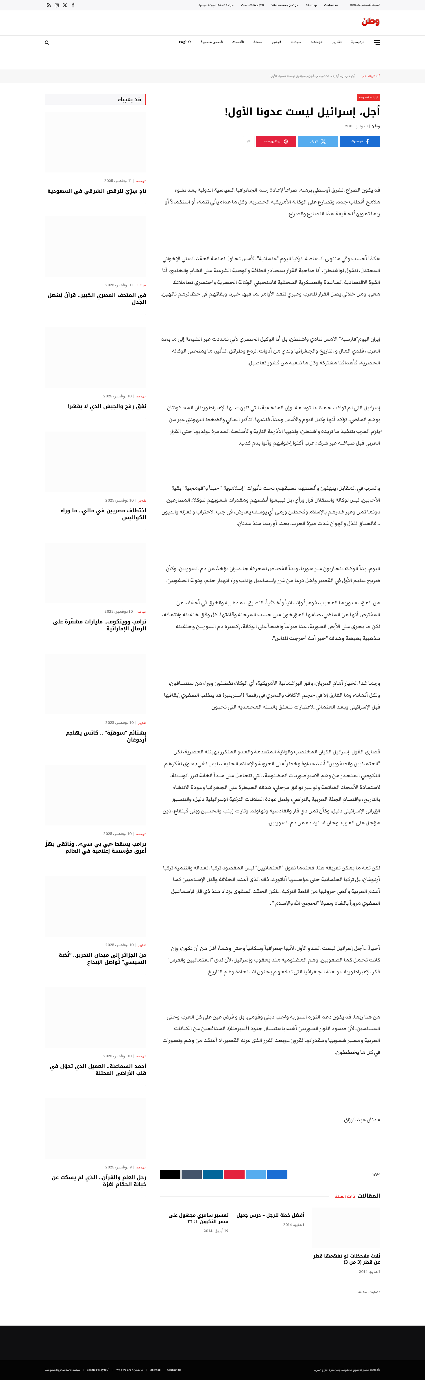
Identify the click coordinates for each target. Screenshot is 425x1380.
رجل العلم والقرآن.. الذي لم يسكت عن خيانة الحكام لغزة (99, 1181)
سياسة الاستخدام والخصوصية (216, 5)
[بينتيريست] (400, 219)
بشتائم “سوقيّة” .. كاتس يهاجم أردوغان (106, 736)
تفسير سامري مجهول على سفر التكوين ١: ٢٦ (198, 1218)
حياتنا (296, 42)
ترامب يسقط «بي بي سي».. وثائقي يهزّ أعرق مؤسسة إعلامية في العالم (95, 848)
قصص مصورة (212, 42)
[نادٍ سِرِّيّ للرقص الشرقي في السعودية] (95, 142)
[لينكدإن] (400, 205)
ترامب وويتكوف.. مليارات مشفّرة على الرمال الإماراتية (99, 625)
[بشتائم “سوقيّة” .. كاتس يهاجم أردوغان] (95, 684)
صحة (258, 42)
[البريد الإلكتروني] (400, 234)
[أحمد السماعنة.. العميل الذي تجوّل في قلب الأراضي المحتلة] (95, 1017)
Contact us (331, 5)
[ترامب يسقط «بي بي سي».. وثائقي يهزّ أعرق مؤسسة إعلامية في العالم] (95, 795)
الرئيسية (358, 42)
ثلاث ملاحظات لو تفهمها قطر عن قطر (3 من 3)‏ (346, 1259)
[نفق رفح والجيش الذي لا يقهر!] (95, 357)
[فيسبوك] (400, 175)
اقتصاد (238, 42)
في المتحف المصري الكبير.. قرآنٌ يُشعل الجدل (97, 299)
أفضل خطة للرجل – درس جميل (270, 1215)
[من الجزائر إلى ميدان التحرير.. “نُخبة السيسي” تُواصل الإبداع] (95, 906)
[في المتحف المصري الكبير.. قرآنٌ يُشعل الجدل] (95, 246)
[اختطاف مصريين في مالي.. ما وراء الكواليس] (95, 462)
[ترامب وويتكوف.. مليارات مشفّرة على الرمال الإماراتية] (95, 573)
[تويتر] (400, 190)
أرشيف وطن (348, 76)
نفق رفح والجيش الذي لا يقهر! (107, 406)
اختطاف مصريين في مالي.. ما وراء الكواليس (103, 514)
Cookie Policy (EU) (252, 5)
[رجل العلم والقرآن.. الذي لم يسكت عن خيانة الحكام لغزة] (95, 1128)
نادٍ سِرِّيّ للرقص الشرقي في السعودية (96, 191)
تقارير (337, 42)
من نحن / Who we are (284, 5)
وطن (376, 126)
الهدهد (317, 42)
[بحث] (47, 42)
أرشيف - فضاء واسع (327, 76)
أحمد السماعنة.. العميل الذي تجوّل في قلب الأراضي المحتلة (98, 1070)
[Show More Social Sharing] (248, 141)
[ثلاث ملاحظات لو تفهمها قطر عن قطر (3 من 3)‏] (346, 1228)
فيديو (276, 42)
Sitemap (311, 5)
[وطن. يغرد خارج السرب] (370, 22)
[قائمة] (377, 42)
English (185, 42)
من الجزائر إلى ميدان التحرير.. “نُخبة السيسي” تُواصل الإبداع (102, 959)
